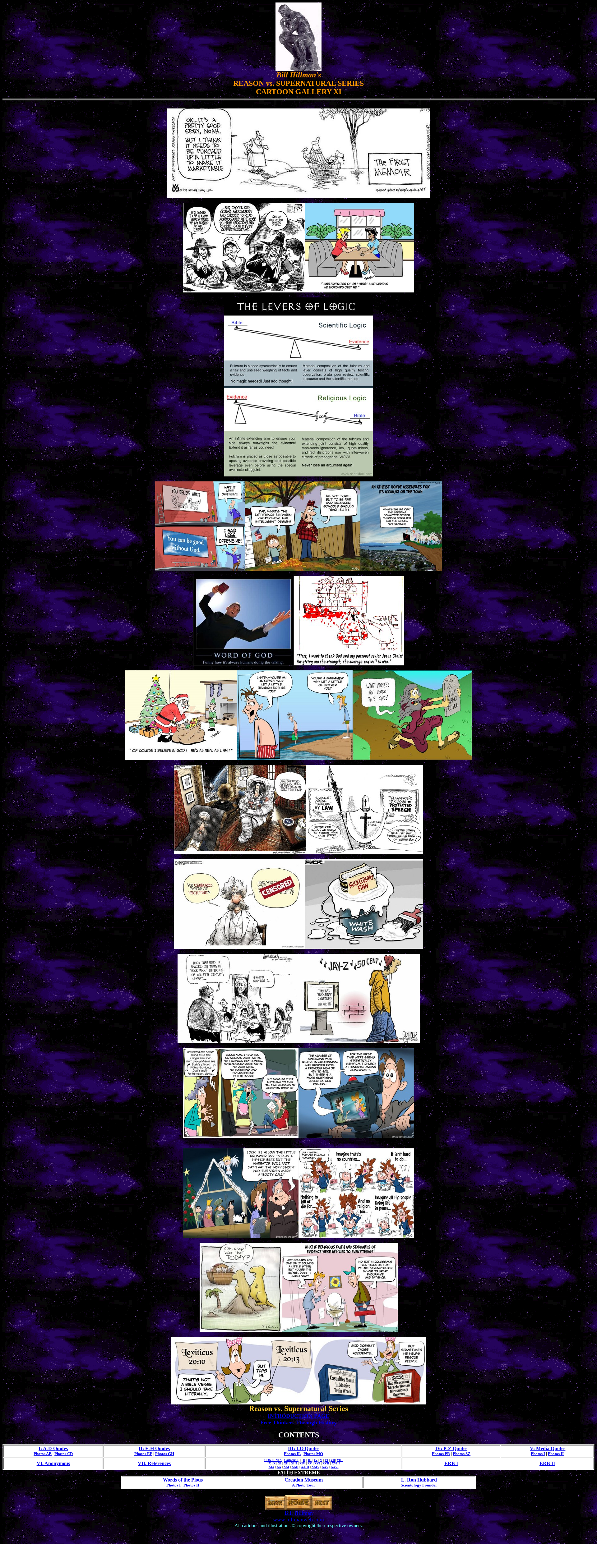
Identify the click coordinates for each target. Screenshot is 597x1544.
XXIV (315, 1466)
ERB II (547, 1463)
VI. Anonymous (53, 1463)
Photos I (538, 1453)
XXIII (305, 1466)
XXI (286, 1466)
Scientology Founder (419, 1485)
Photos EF (143, 1453)
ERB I (451, 1463)
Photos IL (292, 1453)
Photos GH (164, 1453)
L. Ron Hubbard (419, 1479)
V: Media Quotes (547, 1448)
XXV (325, 1466)
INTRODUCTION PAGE (298, 1416)
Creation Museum (304, 1479)
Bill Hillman (299, 1513)
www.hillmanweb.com (298, 1519)
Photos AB (43, 1453)
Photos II (556, 1453)
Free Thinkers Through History (298, 1422)
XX (279, 1466)
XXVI (335, 1466)
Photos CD (63, 1453)
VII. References (154, 1463)
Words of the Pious (183, 1479)
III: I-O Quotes (303, 1448)
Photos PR (441, 1453)
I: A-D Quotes (53, 1448)
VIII (340, 1460)
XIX (271, 1466)
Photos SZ (461, 1453)
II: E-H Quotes (154, 1448)
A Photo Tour (303, 1485)
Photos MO (313, 1453)
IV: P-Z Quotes (451, 1448)
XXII (295, 1466)
